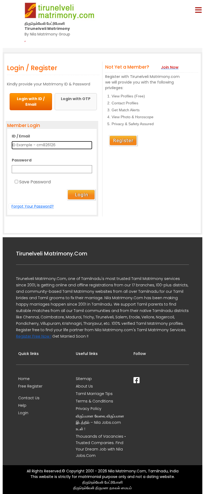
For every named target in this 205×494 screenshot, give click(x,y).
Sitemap (84, 378)
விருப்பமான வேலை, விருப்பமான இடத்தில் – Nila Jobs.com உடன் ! (100, 422)
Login (23, 413)
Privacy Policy (88, 408)
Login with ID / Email (31, 101)
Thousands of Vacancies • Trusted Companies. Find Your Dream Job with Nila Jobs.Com (101, 446)
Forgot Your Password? (32, 206)
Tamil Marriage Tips (94, 393)
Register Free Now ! (33, 336)
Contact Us (29, 398)
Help (22, 405)
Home (24, 378)
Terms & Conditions (94, 401)
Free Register (30, 386)
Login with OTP (75, 98)
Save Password (35, 182)
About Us (84, 386)
